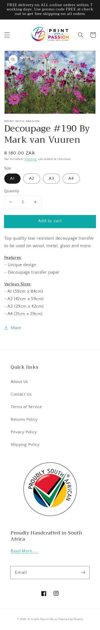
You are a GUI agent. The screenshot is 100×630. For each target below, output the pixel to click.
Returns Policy (24, 419)
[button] (7, 35)
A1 (12, 178)
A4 (71, 178)
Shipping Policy (25, 445)
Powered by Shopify (70, 619)
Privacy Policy (24, 432)
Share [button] (16, 328)
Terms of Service (26, 407)
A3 (51, 178)
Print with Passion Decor (43, 619)
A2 (31, 178)
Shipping (31, 159)
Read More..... (24, 551)
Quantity (11, 191)
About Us (19, 382)
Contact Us (21, 394)
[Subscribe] (83, 572)
